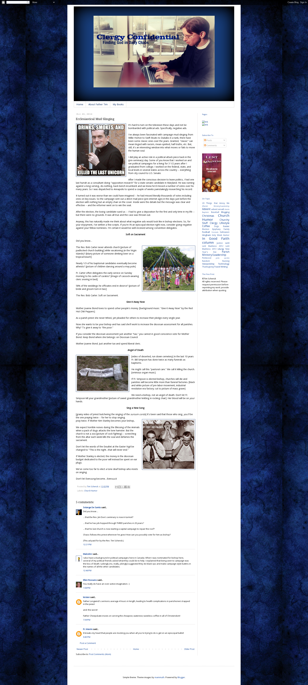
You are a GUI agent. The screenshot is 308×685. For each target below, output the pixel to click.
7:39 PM (86, 619)
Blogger (181, 677)
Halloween (224, 232)
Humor (226, 235)
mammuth (159, 677)
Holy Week (217, 235)
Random (206, 261)
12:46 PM (87, 570)
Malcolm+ (87, 553)
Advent (206, 209)
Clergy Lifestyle (220, 223)
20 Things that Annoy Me (215, 203)
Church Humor (90, 490)
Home (79, 104)
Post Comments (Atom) (100, 654)
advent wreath (217, 209)
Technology (223, 263)
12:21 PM (87, 544)
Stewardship (208, 263)
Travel (217, 266)
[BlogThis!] (119, 487)
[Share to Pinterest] (128, 487)
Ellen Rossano (90, 579)
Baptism (205, 212)
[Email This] (116, 487)
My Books (118, 104)
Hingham (206, 235)
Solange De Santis (92, 507)
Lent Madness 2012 (212, 246)
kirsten (86, 597)
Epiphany (216, 229)
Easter (226, 226)
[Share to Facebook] (125, 487)
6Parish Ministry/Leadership (215, 206)
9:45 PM (86, 637)
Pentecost (206, 258)
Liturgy (221, 248)
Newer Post (82, 649)
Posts (209, 140)
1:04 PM (86, 587)
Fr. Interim (88, 629)
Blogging (225, 212)
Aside (227, 209)
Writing (224, 266)
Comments (211, 145)
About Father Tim (98, 104)
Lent (227, 242)
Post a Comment (88, 643)
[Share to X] (122, 487)
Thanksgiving (208, 266)
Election (205, 229)
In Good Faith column (215, 240)
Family (226, 229)
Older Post (189, 649)
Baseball (215, 212)
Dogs (216, 226)
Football (206, 232)
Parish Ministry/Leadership (215, 253)
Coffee (206, 226)
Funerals (215, 232)
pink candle (222, 258)
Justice (220, 243)
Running (225, 261)
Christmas (208, 216)
